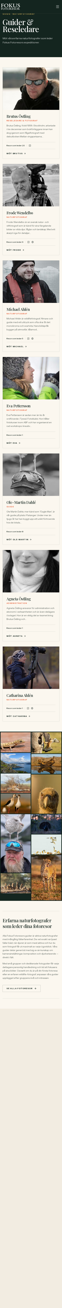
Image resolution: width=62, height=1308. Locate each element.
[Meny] (57, 6)
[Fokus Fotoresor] (10, 6)
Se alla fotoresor (20, 988)
